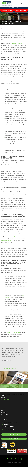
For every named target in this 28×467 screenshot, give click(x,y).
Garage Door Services (6, 399)
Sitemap (13, 463)
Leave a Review (4, 414)
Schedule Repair (21, 10)
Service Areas (4, 401)
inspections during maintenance (13, 236)
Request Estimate (7, 10)
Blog (2, 410)
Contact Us (3, 412)
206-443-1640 (14, 8)
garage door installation (17, 43)
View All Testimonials (9, 368)
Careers (3, 408)
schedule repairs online (6, 240)
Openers (3, 397)
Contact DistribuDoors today (13, 332)
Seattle (22, 165)
